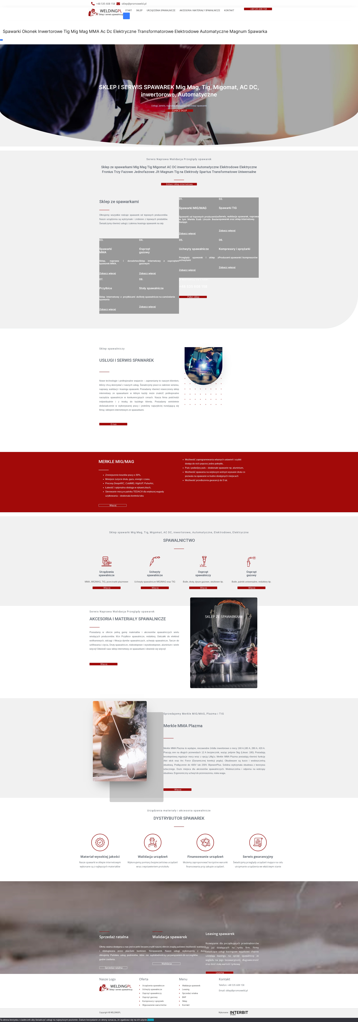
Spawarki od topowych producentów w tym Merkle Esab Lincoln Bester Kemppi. (199, 219)
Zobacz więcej (187, 233)
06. (221, 239)
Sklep (139, 10)
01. (180, 198)
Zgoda (150, 1020)
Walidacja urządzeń (153, 856)
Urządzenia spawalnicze (161, 10)
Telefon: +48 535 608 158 (231, 985)
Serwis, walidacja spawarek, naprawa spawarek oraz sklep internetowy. (239, 218)
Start (128, 10)
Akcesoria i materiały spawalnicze (200, 10)
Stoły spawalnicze (151, 288)
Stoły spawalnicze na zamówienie (157, 296)
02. (221, 198)
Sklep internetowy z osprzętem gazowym (159, 262)
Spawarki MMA (105, 250)
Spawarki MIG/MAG (193, 208)
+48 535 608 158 (193, 286)
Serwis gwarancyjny (258, 856)
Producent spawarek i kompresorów (238, 257)
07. (101, 279)
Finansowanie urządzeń (205, 856)
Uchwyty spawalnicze (194, 249)
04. (141, 239)
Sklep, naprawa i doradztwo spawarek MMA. (119, 262)
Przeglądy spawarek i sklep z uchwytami (199, 259)
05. (181, 239)
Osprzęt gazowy (144, 250)
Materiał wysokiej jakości (100, 856)
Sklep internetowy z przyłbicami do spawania (119, 298)
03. (101, 239)
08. (141, 279)
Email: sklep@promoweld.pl (233, 990)
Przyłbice (105, 288)
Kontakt (229, 10)
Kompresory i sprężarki (234, 249)
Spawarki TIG (228, 208)
